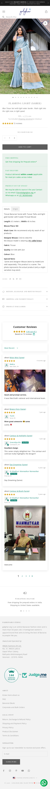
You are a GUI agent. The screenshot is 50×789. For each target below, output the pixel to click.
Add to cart (25, 147)
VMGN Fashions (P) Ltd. (11, 646)
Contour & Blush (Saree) (19, 491)
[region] (25, 599)
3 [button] (26, 576)
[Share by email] (20, 279)
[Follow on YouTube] (22, 770)
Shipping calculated (25, 119)
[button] (7, 123)
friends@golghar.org (24, 192)
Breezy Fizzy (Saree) (18, 409)
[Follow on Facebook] (3, 770)
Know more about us (11, 695)
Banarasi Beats (8, 703)
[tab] (6, 209)
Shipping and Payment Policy (14, 723)
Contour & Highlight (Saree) (21, 435)
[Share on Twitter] (13, 279)
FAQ (4, 699)
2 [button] (22, 576)
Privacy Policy (7, 727)
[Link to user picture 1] (25, 380)
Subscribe (11, 762)
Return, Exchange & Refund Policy (16, 719)
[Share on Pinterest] (17, 279)
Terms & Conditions (10, 735)
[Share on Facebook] (10, 279)
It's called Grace (35, 241)
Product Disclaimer (10, 731)
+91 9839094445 (25, 195)
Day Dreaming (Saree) (19, 464)
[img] (9, 361)
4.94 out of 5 (31, 331)
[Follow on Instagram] (10, 770)
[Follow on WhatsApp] (29, 770)
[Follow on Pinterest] (16, 770)
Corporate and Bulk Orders (13, 707)
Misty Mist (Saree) (17, 357)
